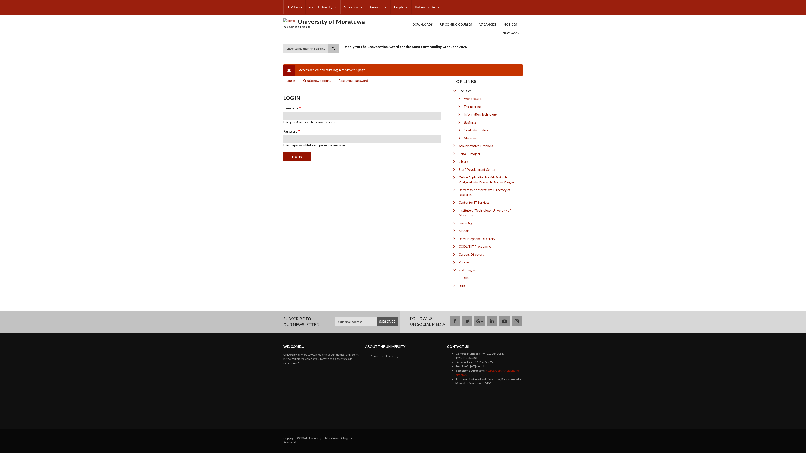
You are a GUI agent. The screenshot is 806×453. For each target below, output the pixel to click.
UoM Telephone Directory (477, 239)
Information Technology (481, 114)
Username (290, 108)
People (399, 7)
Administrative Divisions (476, 146)
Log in (292, 81)
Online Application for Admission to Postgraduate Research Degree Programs (488, 179)
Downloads (422, 24)
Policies (464, 262)
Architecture (473, 98)
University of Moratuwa (331, 21)
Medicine (470, 138)
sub (466, 278)
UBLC (462, 286)
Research (376, 7)
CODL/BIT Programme (475, 246)
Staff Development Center (477, 169)
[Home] (289, 20)
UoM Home (294, 7)
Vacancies (487, 24)
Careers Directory (471, 254)
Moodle (464, 231)
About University (321, 7)
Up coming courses (456, 24)
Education (351, 7)
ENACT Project (469, 154)
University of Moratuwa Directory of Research (484, 192)
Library (464, 161)
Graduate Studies (476, 130)
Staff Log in (467, 270)
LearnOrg (465, 223)
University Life (425, 7)
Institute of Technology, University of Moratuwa (485, 212)
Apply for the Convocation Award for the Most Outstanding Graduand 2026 (406, 47)
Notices (510, 24)
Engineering (472, 106)
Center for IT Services (474, 202)
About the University (384, 356)
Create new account (317, 80)
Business (470, 122)
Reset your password (353, 80)
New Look (511, 32)
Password (290, 131)
